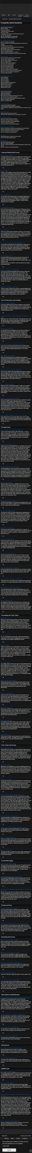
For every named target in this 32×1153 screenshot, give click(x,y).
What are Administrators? (6, 91)
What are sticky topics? (6, 84)
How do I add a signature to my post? (9, 60)
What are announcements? (7, 83)
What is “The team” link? (6, 100)
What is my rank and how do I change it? (10, 52)
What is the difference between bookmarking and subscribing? (15, 128)
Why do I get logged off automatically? (9, 36)
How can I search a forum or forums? (9, 118)
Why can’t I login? (5, 32)
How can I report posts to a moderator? (9, 69)
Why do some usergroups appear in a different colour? (13, 98)
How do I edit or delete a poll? (7, 64)
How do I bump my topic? (6, 73)
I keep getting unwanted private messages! (10, 106)
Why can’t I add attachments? (7, 66)
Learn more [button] (6, 1145)
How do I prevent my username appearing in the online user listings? (14, 44)
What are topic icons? (6, 87)
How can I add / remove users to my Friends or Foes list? (13, 114)
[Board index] (16, 7)
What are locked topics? (6, 86)
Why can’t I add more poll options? (8, 62)
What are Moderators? (6, 93)
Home (4, 15)
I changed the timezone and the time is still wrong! (12, 47)
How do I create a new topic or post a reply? (10, 57)
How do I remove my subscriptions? (9, 132)
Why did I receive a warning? (7, 68)
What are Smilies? (5, 79)
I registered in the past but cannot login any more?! (12, 33)
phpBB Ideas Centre (7, 1087)
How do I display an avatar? (7, 50)
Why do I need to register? (7, 27)
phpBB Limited (10, 1074)
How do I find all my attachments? (8, 137)
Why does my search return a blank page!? (10, 121)
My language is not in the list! (7, 48)
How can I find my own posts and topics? (10, 124)
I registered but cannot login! (7, 31)
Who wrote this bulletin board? (7, 142)
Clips (14, 15)
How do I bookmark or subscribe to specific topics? (12, 129)
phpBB (27, 362)
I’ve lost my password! (6, 35)
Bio (9, 15)
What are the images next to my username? (10, 49)
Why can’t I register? (5, 30)
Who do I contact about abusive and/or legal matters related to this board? (16, 145)
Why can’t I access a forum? (7, 65)
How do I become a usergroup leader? (9, 96)
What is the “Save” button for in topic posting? (11, 70)
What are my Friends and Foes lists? (9, 113)
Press (27, 15)
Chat (20, 16)
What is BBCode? (4, 77)
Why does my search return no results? (9, 120)
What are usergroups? (6, 94)
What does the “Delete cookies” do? (9, 37)
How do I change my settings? (7, 42)
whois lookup (10, 1101)
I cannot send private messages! (8, 105)
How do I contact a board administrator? (10, 147)
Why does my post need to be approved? (10, 71)
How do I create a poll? (6, 61)
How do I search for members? (8, 122)
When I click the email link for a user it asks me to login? (13, 53)
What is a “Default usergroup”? (8, 99)
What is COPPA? (4, 28)
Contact (26, 16)
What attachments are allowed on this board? (11, 136)
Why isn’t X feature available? (7, 143)
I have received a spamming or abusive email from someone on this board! (16, 108)
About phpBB (12, 1077)
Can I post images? (5, 81)
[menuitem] (29, 1)
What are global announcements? (8, 82)
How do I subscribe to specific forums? (10, 130)
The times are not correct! (6, 45)
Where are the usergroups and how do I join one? (12, 95)
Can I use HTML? (4, 78)
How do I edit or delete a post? (7, 59)
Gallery (20, 15)
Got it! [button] (9, 1150)
